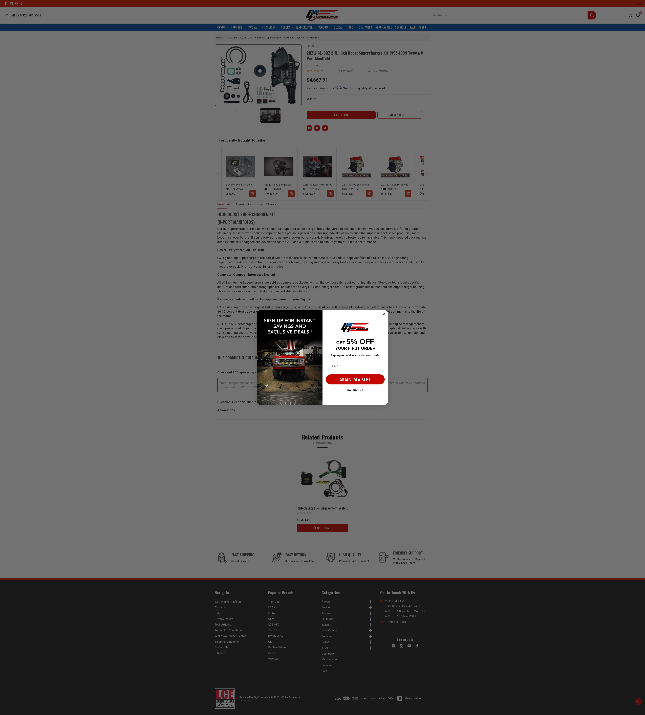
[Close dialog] (383, 314)
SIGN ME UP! (355, 379)
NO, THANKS (355, 390)
